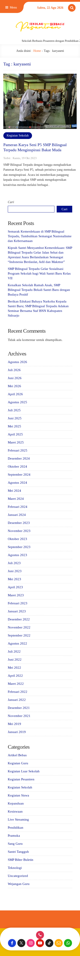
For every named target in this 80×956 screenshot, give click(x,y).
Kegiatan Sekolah (18, 135)
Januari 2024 (17, 515)
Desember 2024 (19, 458)
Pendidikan (15, 827)
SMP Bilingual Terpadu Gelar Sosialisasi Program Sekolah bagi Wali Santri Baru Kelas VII (39, 273)
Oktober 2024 (17, 466)
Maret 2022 (16, 683)
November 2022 (19, 627)
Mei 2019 (14, 724)
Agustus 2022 (17, 643)
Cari (11, 202)
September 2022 (19, 635)
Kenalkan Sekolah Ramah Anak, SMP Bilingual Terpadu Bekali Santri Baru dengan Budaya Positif (39, 289)
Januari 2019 (17, 732)
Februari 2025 (17, 450)
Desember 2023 (19, 523)
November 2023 (19, 531)
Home (37, 51)
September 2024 (19, 474)
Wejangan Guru (19, 884)
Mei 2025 (14, 426)
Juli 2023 (14, 563)
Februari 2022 (17, 691)
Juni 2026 (15, 378)
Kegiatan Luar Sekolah (24, 771)
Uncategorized (18, 876)
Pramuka (14, 835)
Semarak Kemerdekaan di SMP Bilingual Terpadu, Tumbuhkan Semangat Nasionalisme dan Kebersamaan (40, 236)
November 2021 (19, 716)
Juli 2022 (14, 651)
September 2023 (19, 547)
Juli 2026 (14, 370)
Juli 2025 (14, 410)
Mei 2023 (14, 579)
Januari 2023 (17, 611)
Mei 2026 (14, 386)
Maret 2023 (16, 595)
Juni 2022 (15, 659)
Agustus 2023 (17, 555)
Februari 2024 (17, 506)
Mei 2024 (14, 490)
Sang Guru (15, 843)
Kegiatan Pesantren (21, 779)
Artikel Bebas (17, 755)
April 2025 (15, 434)
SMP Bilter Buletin (20, 859)
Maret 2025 (16, 442)
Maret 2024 (16, 498)
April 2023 (15, 587)
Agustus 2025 (17, 402)
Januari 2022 (17, 700)
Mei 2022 (14, 667)
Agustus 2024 (17, 482)
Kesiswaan (15, 811)
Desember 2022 (19, 619)
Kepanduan (16, 803)
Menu (13, 7)
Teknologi (15, 868)
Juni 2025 (15, 418)
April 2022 (15, 675)
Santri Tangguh (18, 851)
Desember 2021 (19, 708)
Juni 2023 (15, 571)
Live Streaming (18, 819)
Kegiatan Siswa (18, 795)
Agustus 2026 (17, 362)
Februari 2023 (17, 603)
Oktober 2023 (17, 539)
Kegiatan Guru (18, 763)
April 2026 (15, 394)
